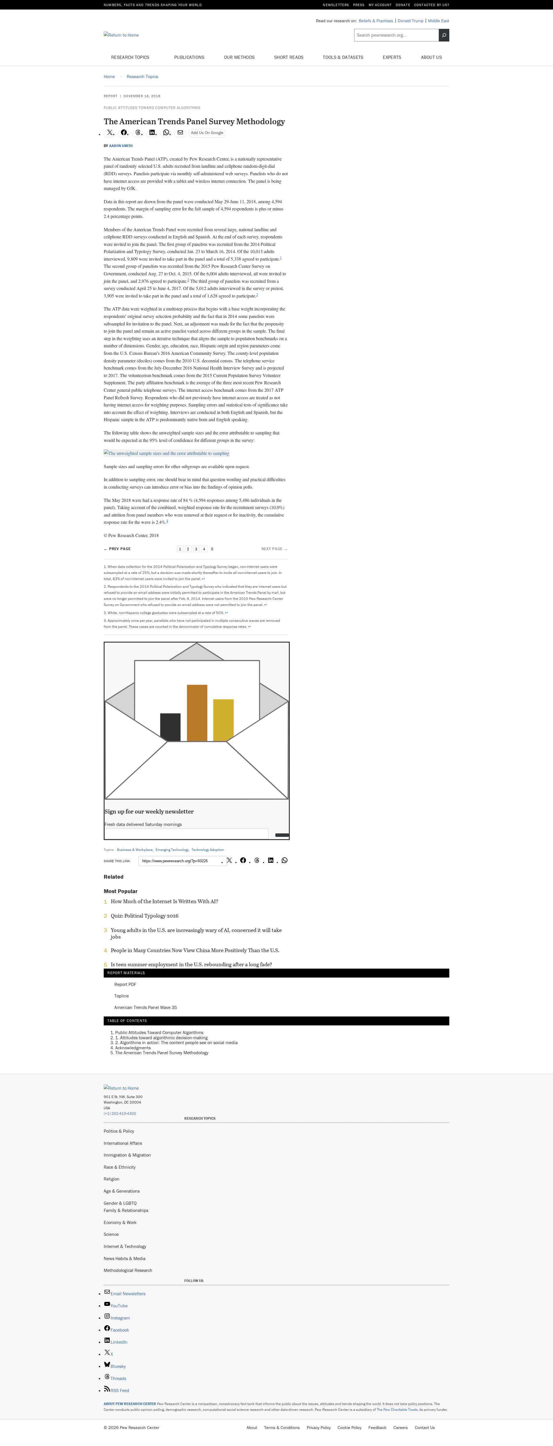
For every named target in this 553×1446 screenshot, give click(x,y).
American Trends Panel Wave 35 (145, 1007)
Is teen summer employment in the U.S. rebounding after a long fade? (191, 964)
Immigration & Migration (127, 1155)
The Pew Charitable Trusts (397, 1409)
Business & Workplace (135, 849)
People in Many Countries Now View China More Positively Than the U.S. (195, 950)
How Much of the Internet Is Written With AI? (164, 901)
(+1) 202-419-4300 (120, 1113)
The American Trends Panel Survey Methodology (162, 1053)
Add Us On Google (207, 132)
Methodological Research (128, 1270)
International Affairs (123, 1143)
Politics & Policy (119, 1131)
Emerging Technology (172, 849)
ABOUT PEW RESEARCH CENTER (130, 1403)
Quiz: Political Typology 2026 (145, 915)
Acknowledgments (133, 1047)
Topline (121, 996)
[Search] (444, 35)
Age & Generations (122, 1191)
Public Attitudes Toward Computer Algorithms (152, 107)
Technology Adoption (208, 849)
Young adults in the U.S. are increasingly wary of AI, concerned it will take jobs (196, 933)
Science (111, 1234)
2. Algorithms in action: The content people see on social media (176, 1042)
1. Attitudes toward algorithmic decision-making (161, 1037)
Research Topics (131, 57)
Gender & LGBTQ (120, 1203)
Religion (112, 1179)
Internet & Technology (125, 1246)
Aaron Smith (120, 146)
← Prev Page (117, 548)
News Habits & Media (124, 1258)
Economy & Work (120, 1222)
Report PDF (125, 984)
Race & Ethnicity (120, 1167)
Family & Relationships (126, 1210)
